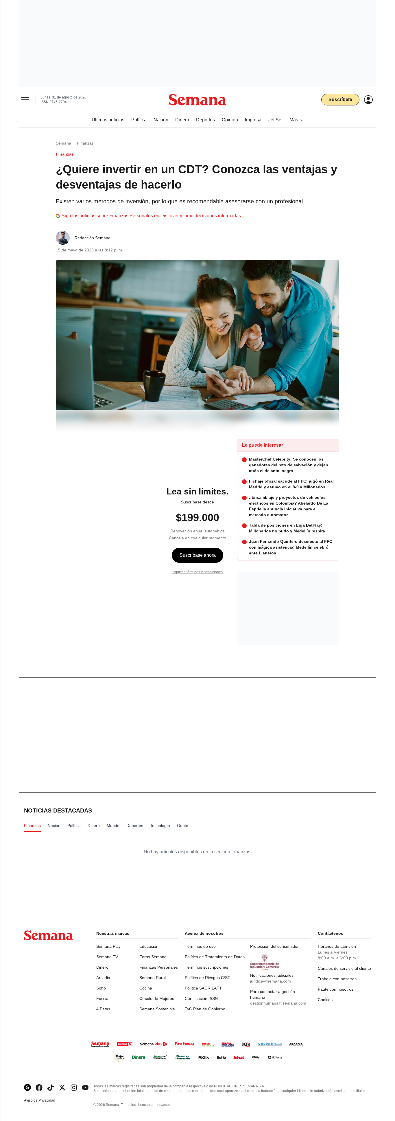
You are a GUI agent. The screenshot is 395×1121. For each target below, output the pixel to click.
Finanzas (85, 143)
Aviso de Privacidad (45, 1100)
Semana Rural (152, 977)
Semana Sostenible (157, 1009)
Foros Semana (153, 956)
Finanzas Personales (158, 967)
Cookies (325, 999)
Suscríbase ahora (198, 555)
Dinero (102, 967)
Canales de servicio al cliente (344, 968)
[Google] (27, 1087)
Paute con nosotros (335, 989)
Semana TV (107, 956)
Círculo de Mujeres (156, 998)
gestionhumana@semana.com (278, 1003)
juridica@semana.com (270, 981)
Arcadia (103, 977)
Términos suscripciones (206, 967)
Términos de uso (200, 946)
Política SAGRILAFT (203, 988)
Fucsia (102, 998)
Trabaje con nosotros (337, 978)
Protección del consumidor (274, 946)
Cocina (145, 988)
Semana (63, 143)
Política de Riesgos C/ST (207, 977)
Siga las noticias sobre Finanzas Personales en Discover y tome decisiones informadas (151, 215)
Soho (101, 988)
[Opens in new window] (39, 1087)
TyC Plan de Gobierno (205, 1009)
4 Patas (103, 1009)
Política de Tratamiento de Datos (215, 956)
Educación (148, 946)
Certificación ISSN (201, 998)
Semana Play (108, 946)
